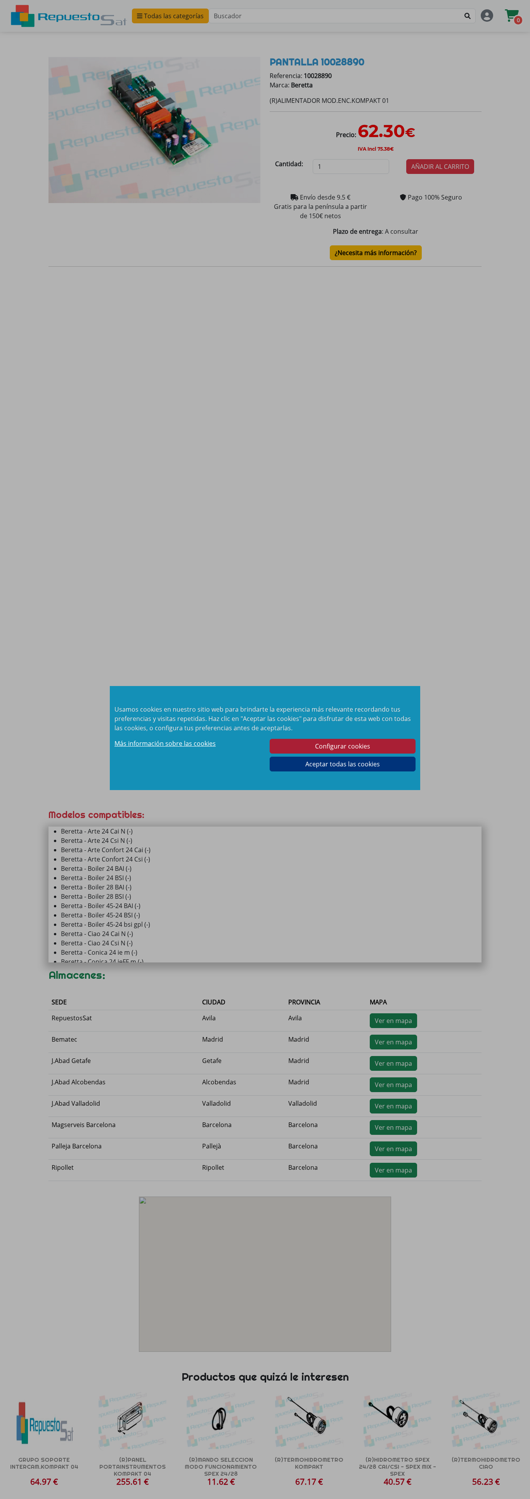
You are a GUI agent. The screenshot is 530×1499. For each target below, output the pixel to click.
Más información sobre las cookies (165, 743)
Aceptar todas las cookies (342, 764)
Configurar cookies (342, 746)
